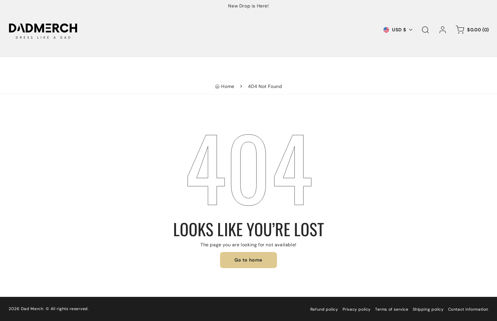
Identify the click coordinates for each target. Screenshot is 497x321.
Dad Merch (32, 308)
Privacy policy (357, 309)
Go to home (248, 260)
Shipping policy (428, 309)
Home (227, 86)
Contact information (468, 309)
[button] (425, 30)
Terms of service (391, 309)
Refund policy (324, 309)
